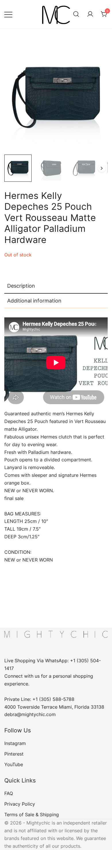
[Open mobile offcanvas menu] (8, 14)
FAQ (8, 793)
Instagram (15, 743)
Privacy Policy (19, 804)
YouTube (13, 764)
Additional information (34, 301)
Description (21, 286)
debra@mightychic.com (30, 714)
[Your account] (90, 14)
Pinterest (14, 754)
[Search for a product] (76, 14)
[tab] (56, 286)
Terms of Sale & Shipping (31, 814)
